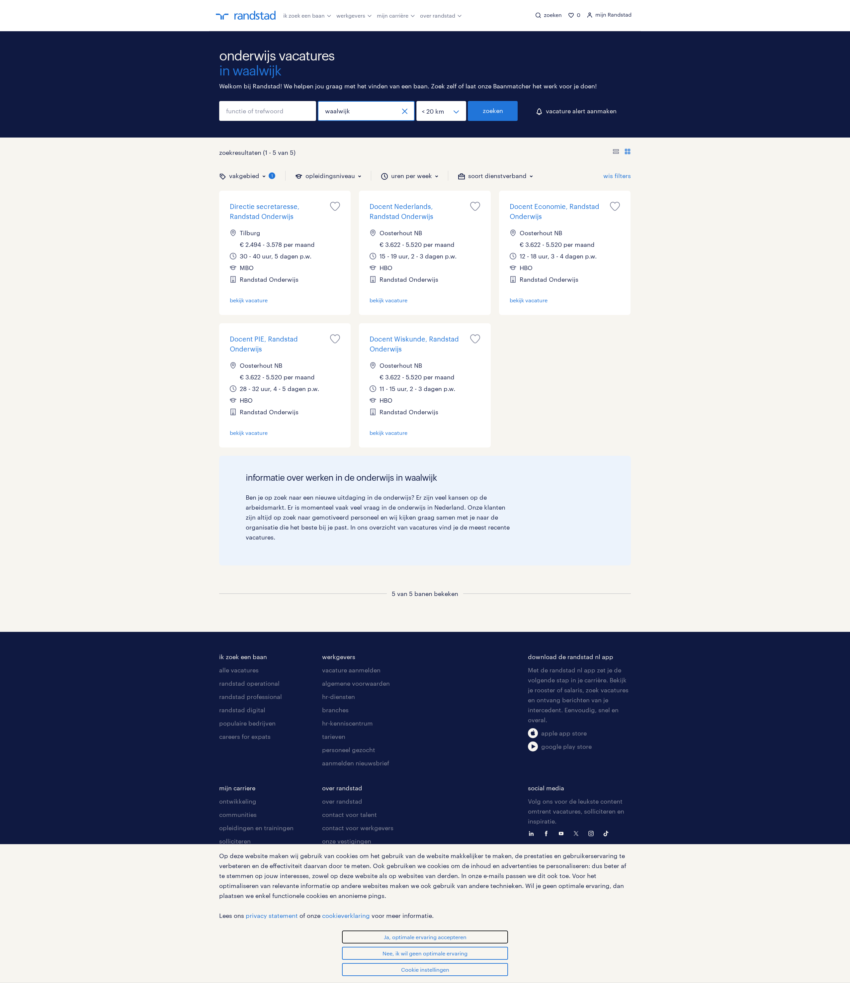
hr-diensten (338, 696)
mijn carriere (237, 788)
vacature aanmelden (351, 670)
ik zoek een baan (304, 15)
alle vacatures (239, 670)
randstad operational (249, 683)
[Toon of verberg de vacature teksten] (622, 152)
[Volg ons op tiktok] (608, 833)
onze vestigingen (346, 841)
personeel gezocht (348, 749)
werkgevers (350, 15)
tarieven (333, 736)
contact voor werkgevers (357, 828)
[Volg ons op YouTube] (563, 833)
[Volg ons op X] (578, 833)
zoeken (493, 110)
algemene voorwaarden (356, 683)
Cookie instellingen (425, 969)
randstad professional (250, 696)
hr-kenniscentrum (347, 723)
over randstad (437, 15)
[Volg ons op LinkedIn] (533, 833)
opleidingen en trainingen (256, 828)
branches (335, 710)
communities (238, 814)
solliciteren (235, 841)
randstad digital (242, 710)
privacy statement (272, 915)
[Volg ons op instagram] (593, 833)
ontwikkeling (237, 801)
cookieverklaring (346, 915)
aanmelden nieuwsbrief (355, 763)
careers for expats (245, 736)
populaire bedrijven (247, 723)
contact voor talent (349, 814)
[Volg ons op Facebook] (548, 833)
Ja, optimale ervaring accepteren (425, 937)
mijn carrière (392, 15)
